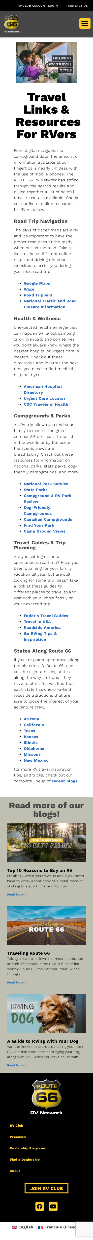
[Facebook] (39, 1206)
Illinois (31, 742)
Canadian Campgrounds (48, 519)
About (15, 1171)
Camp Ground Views (45, 531)
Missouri (33, 754)
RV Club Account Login (38, 5)
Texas (29, 730)
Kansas (31, 736)
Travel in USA (37, 621)
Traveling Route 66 (28, 953)
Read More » (16, 894)
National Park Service (46, 484)
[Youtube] (53, 1206)
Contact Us (78, 5)
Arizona (31, 719)
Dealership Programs (28, 1148)
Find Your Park (39, 525)
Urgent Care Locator (45, 398)
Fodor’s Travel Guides (46, 615)
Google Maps (37, 283)
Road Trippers (38, 295)
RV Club (16, 1125)
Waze (29, 289)
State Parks (36, 489)
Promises (18, 1137)
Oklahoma (34, 748)
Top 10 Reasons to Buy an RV (40, 870)
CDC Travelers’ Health (46, 404)
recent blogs (65, 781)
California (34, 725)
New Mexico (36, 760)
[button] (85, 23)
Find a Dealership (25, 1159)
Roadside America (42, 627)
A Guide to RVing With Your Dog (43, 1041)
